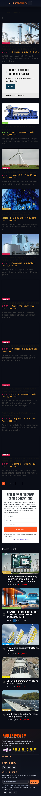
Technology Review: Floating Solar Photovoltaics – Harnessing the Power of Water (22, 715)
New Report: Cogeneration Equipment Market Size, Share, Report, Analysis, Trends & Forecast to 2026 (19, 47)
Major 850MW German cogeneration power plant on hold (20, 303)
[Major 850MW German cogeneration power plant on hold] (20, 290)
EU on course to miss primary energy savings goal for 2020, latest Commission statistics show (19, 213)
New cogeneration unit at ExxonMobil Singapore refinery (20, 345)
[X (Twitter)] (4, 767)
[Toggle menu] (30, 3)
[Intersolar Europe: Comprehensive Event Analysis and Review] (20, 634)
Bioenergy (5, 123)
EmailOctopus (24, 539)
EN (5, 793)
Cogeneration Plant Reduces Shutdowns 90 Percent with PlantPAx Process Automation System (20, 459)
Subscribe (34, 783)
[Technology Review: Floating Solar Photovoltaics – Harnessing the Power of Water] (20, 700)
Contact (11, 789)
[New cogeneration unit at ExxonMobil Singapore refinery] (20, 332)
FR (15, 793)
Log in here (20, 95)
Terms (6, 789)
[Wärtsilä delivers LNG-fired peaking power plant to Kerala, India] (20, 113)
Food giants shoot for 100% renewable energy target (20, 172)
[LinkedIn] (9, 767)
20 (17, 483)
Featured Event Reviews (8, 644)
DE (10, 793)
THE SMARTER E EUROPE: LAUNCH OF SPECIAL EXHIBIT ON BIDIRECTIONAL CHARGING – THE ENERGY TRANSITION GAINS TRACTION (22, 614)
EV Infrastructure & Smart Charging (12, 608)
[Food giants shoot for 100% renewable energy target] (20, 159)
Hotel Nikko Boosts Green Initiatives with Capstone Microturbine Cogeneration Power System (19, 389)
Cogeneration (6, 43)
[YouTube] (14, 767)
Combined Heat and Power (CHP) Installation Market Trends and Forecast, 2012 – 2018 (19, 258)
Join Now (10, 87)
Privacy (32, 787)
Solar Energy (6, 677)
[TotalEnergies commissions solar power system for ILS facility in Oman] (20, 667)
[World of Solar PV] (24, 750)
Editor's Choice (6, 208)
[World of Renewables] (6, 750)
